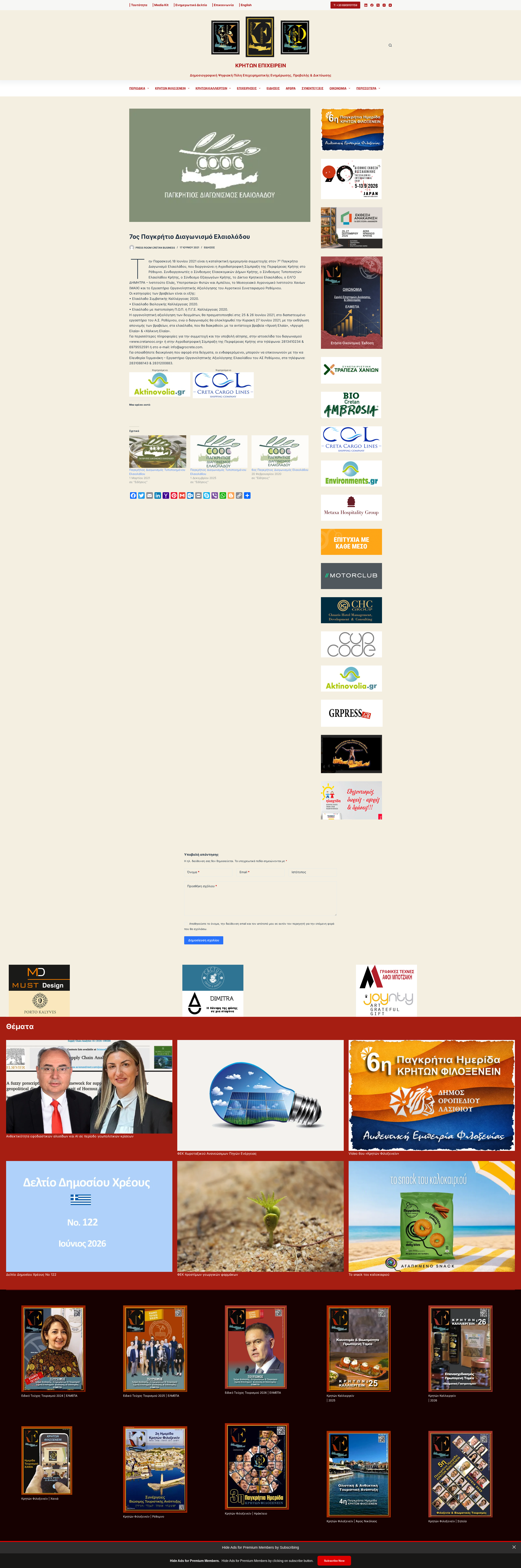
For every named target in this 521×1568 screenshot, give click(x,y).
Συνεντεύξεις (312, 88)
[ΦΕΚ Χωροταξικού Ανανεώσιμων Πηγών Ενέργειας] (260, 1095)
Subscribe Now (334, 1560)
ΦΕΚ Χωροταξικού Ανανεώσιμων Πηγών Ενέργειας (217, 1153)
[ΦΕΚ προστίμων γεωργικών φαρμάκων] (260, 1216)
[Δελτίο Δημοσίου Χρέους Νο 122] (89, 1216)
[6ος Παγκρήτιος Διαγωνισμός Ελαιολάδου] (280, 451)
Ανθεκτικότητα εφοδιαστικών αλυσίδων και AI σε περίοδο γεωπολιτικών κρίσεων (70, 1136)
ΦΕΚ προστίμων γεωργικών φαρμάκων (207, 1274)
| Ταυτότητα (138, 5)
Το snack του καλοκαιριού (369, 1274)
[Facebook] (371, 5)
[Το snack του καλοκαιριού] (432, 1216)
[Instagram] (384, 5)
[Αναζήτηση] (390, 45)
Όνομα (193, 872)
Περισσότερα (366, 88)
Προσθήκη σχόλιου (202, 886)
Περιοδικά (137, 88)
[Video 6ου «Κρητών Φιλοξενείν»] (432, 1095)
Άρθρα (291, 88)
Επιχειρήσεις (247, 88)
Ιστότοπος (299, 872)
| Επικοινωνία (223, 5)
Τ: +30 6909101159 (345, 5)
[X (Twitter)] (378, 5)
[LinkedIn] (365, 5)
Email (245, 872)
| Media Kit (160, 5)
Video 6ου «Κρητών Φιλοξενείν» (374, 1153)
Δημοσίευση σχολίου (203, 940)
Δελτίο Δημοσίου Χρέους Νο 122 (31, 1274)
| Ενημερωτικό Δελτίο (190, 5)
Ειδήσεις (273, 88)
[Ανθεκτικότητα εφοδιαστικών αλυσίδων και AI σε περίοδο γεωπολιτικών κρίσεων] (89, 1087)
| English (245, 5)
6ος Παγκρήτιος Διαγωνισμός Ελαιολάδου (280, 469)
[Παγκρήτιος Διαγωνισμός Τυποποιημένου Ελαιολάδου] (157, 451)
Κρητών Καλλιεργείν (211, 88)
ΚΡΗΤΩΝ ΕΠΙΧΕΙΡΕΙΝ (260, 65)
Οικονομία (337, 88)
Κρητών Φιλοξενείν (170, 88)
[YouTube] (390, 5)
